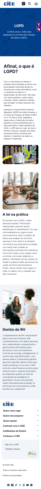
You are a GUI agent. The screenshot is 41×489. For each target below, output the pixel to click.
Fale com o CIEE (12, 444)
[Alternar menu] (36, 4)
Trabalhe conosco (12, 449)
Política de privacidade (12, 475)
